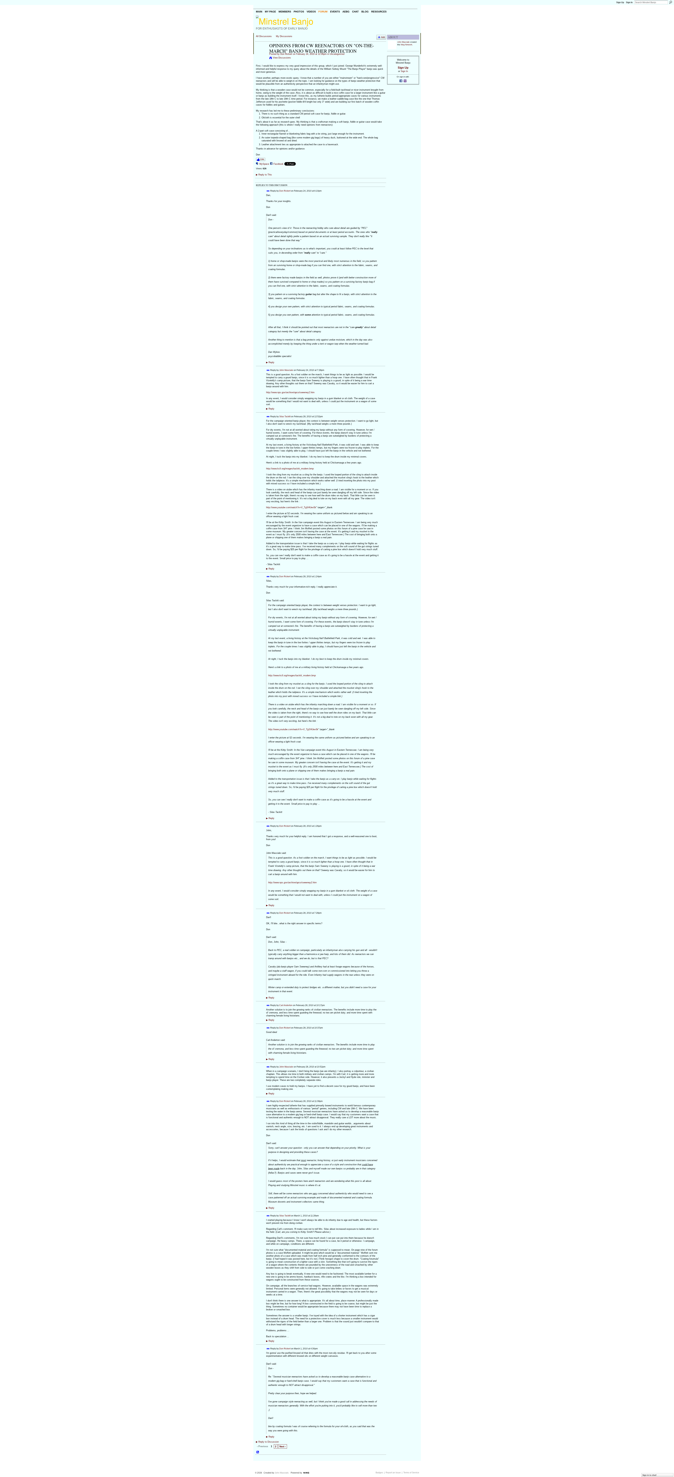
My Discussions (284, 36)
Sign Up (620, 2)
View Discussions (282, 57)
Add (383, 37)
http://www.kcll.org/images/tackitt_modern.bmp (290, 468)
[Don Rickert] (261, 53)
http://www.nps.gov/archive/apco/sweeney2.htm (290, 392)
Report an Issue (393, 1472)
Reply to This (264, 174)
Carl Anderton (285, 1005)
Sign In (629, 2)
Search (670, 2)
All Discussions (264, 36)
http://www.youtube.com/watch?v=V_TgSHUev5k (291, 507)
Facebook (278, 164)
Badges (379, 1472)
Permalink (268, 191)
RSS (257, 1452)
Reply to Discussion (267, 1441)
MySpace (264, 164)
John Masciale (286, 370)
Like (262, 159)
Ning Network (406, 45)
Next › (282, 1446)
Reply (270, 362)
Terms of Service (411, 1472)
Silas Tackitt (284, 416)
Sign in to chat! (649, 1475)
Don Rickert (286, 54)
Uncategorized (337, 54)
